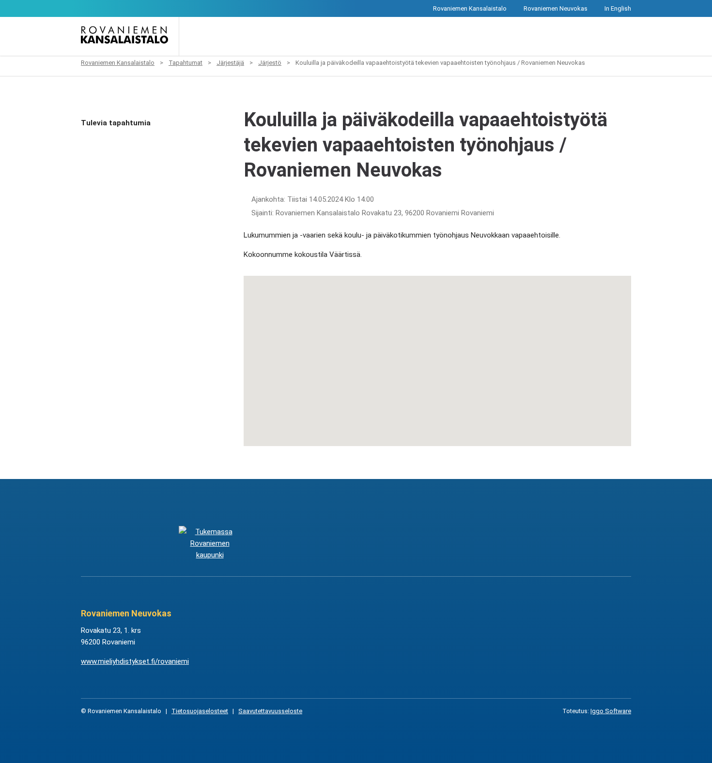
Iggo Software (610, 711)
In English (617, 8)
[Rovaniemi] (209, 543)
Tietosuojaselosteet (199, 711)
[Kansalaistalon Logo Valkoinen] (307, 543)
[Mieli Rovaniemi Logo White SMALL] (502, 543)
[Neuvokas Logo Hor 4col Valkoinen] (404, 543)
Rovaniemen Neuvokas (556, 8)
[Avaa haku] (193, 36)
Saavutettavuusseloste (270, 711)
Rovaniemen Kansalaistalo (470, 8)
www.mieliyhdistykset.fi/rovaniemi (135, 661)
